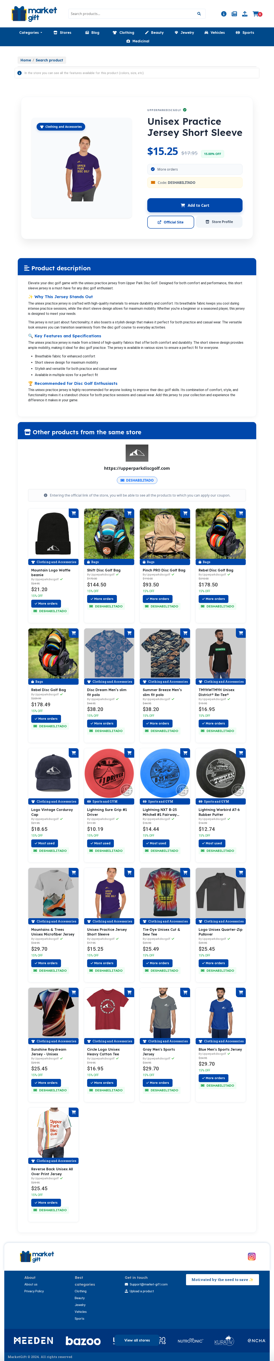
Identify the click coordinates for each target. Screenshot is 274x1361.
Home (26, 60)
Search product (49, 60)
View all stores (137, 1340)
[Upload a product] (245, 14)
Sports (79, 1319)
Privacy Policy (34, 1291)
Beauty (80, 1298)
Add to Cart (198, 205)
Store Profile (222, 221)
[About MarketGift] (224, 14)
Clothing (80, 1291)
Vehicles (81, 1312)
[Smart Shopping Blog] (234, 14)
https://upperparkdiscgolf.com (137, 468)
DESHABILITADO (140, 480)
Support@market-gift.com (149, 1284)
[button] (30, 32)
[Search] (199, 13)
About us (30, 1284)
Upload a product (142, 1291)
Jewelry (80, 1305)
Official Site (173, 222)
